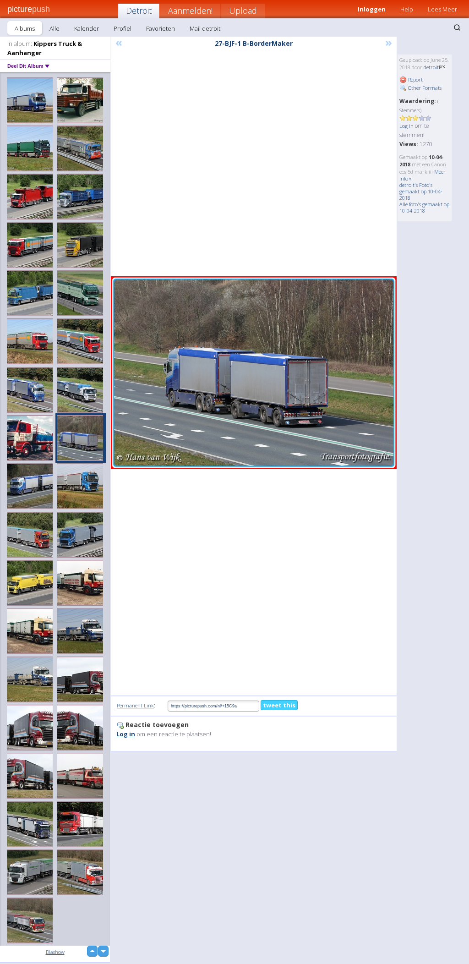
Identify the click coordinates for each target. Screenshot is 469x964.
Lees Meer (442, 9)
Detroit (139, 10)
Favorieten (160, 28)
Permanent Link (135, 705)
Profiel (122, 28)
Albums (25, 28)
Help (406, 9)
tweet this (279, 705)
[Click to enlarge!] (254, 372)
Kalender (86, 28)
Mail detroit (205, 28)
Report (415, 79)
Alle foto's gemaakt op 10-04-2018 (424, 207)
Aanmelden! (190, 10)
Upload (243, 10)
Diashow (55, 951)
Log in (406, 125)
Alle (54, 28)
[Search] (457, 27)
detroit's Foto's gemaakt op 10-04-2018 (420, 191)
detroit (431, 67)
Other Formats (424, 87)
